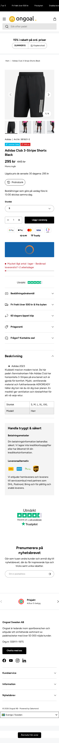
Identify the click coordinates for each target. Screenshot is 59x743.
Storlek (8, 201)
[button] (54, 19)
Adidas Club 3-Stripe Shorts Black (26, 61)
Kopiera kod (39, 45)
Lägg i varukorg (39, 220)
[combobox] (29, 26)
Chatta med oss (14, 650)
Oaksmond (34, 708)
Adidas (8, 139)
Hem (7, 61)
